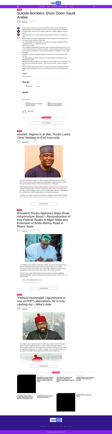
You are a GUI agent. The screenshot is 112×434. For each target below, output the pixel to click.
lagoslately (24, 22)
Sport (66, 6)
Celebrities (54, 6)
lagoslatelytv (25, 142)
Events (71, 6)
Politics (61, 6)
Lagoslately (42, 6)
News (48, 6)
